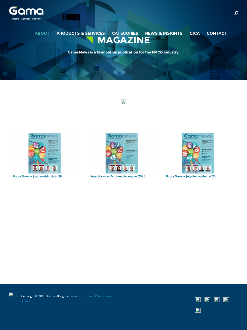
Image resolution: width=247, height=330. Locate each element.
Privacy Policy (94, 296)
